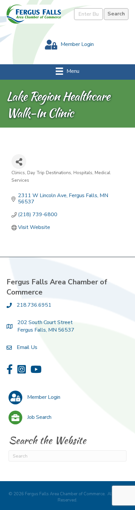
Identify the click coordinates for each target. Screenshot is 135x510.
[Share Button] (18, 161)
